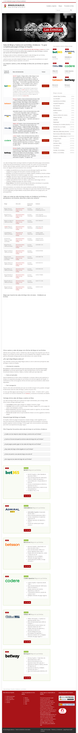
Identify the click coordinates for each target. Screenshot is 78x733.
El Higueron (63, 141)
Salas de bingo (6, 689)
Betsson (15, 99)
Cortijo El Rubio (63, 138)
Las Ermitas (37, 470)
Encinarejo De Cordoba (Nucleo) (63, 124)
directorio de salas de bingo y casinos (34, 49)
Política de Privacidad (45, 729)
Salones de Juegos (10, 696)
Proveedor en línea (69, 6)
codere (40, 228)
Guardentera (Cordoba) (63, 101)
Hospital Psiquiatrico (63, 103)
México (26, 698)
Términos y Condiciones (56, 729)
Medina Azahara (63, 110)
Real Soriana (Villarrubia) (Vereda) (63, 134)
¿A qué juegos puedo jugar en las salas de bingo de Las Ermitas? (22, 444)
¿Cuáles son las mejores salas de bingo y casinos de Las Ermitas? (22, 434)
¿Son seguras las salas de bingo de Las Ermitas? (18, 459)
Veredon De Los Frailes (63, 127)
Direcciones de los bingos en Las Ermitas (20, 210)
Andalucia (17, 689)
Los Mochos (63, 145)
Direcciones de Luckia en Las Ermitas (19, 234)
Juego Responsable (67, 729)
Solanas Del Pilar (63, 117)
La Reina (63, 112)
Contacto (27, 393)
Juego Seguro (45, 722)
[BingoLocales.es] (15, 6)
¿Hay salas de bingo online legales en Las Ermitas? (18, 449)
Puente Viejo (63, 129)
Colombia (27, 699)
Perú (26, 702)
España (12, 689)
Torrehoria (63, 148)
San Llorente (63, 105)
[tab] (26, 434)
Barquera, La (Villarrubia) (61, 136)
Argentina (27, 701)
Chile (26, 704)
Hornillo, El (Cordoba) (63, 150)
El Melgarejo (63, 108)
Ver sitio (27, 496)
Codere (14, 136)
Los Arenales (63, 98)
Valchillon (63, 120)
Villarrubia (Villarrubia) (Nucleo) (63, 131)
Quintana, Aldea (63, 143)
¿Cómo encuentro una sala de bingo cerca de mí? (18, 454)
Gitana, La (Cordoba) (63, 152)
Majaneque (63, 122)
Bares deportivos (10, 699)
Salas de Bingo (9, 698)
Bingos (60, 6)
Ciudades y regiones (51, 6)
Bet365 (14, 76)
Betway (15, 148)
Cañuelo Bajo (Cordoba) (63, 96)
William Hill (15, 123)
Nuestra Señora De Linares (63, 115)
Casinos (8, 701)
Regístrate (45, 86)
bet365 (23, 89)
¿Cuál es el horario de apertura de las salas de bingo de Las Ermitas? (23, 439)
